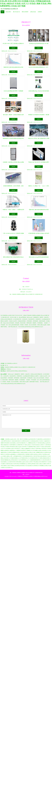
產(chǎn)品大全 (16, 11)
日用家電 (19, 476)
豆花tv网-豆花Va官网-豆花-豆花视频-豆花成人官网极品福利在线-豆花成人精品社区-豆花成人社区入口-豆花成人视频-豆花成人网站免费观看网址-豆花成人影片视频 (25, 3)
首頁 (2, 11)
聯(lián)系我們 (25, 11)
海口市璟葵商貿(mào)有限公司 (9, 8)
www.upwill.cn (29, 291)
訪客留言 (40, 11)
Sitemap (45, 476)
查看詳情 (13, 47)
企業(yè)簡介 (8, 11)
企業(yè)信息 (33, 11)
